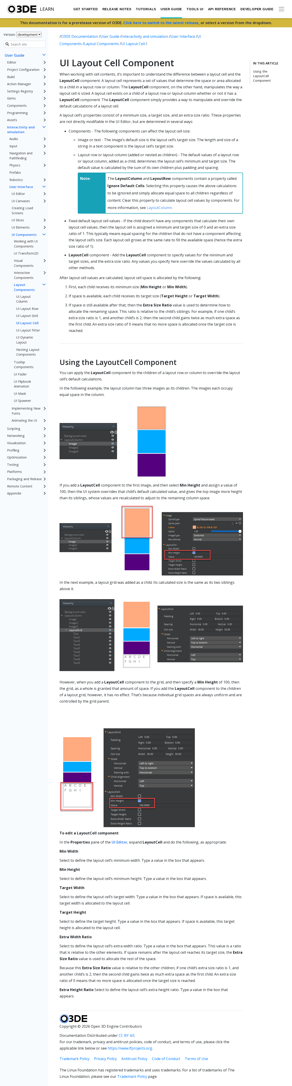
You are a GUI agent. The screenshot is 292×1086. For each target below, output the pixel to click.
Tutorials (146, 9)
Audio (13, 139)
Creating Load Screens (22, 210)
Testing (13, 464)
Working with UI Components (26, 243)
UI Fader (20, 374)
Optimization (17, 457)
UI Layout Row (27, 308)
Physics (14, 165)
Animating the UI (24, 420)
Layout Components (24, 287)
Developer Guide (257, 9)
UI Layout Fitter (28, 330)
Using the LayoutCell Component (262, 76)
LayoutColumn (159, 207)
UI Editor (18, 193)
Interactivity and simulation (21, 129)
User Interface (21, 187)
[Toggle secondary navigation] (281, 9)
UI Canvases (21, 201)
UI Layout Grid (27, 316)
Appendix (14, 493)
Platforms (14, 472)
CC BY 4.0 (126, 1035)
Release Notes (116, 9)
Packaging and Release (24, 479)
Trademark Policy (74, 1058)
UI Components (24, 234)
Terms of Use (196, 1058)
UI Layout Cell (27, 323)
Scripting (13, 428)
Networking (16, 435)
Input (13, 146)
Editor (11, 62)
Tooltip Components (24, 364)
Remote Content (19, 486)
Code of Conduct (166, 1058)
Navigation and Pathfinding (20, 155)
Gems (11, 98)
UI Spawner (22, 400)
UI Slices (18, 220)
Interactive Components (24, 275)
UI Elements (21, 227)
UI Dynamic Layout (24, 339)
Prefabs (15, 172)
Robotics (16, 180)
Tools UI (195, 9)
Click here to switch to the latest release (160, 22)
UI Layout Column (23, 299)
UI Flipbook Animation (22, 384)
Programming (17, 113)
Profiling (13, 450)
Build (11, 77)
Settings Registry (20, 91)
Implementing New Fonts (26, 411)
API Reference (222, 9)
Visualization (16, 443)
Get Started (85, 9)
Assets (12, 120)
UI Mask (20, 393)
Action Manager (19, 84)
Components (17, 105)
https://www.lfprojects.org (130, 1048)
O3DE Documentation (80, 36)
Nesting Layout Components (27, 352)
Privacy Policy (105, 1058)
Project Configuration (23, 69)
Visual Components (24, 263)
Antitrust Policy (134, 1058)
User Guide (171, 9)
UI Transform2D (26, 253)
